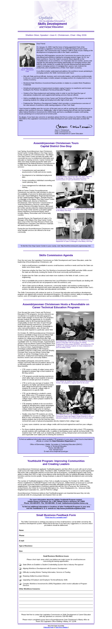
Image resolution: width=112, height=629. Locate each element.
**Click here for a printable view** (56, 517)
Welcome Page (48, 627)
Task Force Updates (61, 627)
